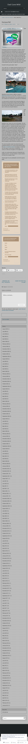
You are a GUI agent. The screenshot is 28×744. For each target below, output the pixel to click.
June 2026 (5, 334)
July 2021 (5, 481)
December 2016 (6, 618)
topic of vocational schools (9, 146)
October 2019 (5, 533)
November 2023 (6, 411)
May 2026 (5, 336)
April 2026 (5, 339)
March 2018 (5, 580)
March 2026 (5, 341)
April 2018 (5, 578)
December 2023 (6, 408)
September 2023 (6, 416)
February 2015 (6, 673)
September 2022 (6, 446)
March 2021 (5, 491)
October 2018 (5, 563)
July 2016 (5, 630)
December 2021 (6, 468)
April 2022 (5, 458)
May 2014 (5, 695)
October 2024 (5, 383)
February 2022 (6, 463)
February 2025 (6, 373)
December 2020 (6, 498)
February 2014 (6, 703)
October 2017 (5, 593)
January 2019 (5, 555)
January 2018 (5, 585)
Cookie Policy (4, 738)
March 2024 (5, 401)
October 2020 (5, 503)
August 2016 (5, 628)
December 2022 (6, 438)
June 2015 (5, 663)
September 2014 (6, 685)
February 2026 (6, 344)
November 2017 (6, 590)
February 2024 (6, 403)
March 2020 (5, 521)
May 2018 (5, 575)
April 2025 (5, 368)
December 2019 (6, 528)
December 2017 (6, 588)
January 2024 (5, 406)
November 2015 (6, 650)
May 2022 (5, 456)
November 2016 (6, 620)
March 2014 (5, 700)
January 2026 (5, 346)
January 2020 (5, 526)
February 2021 (6, 493)
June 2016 (5, 633)
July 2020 (5, 511)
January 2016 (5, 645)
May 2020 (5, 516)
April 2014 (5, 698)
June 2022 (5, 453)
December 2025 (6, 349)
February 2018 (6, 583)
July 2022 (5, 451)
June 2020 (5, 513)
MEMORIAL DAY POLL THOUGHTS (6, 281)
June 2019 (5, 543)
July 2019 (5, 541)
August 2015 (5, 658)
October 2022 (5, 443)
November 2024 (6, 381)
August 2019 (5, 538)
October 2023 (5, 413)
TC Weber (5, 24)
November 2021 (6, 471)
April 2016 (5, 638)
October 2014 (5, 683)
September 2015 (6, 655)
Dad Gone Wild (14, 5)
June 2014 (5, 693)
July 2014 (5, 690)
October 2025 (5, 354)
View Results (5, 228)
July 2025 (5, 361)
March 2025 (5, 371)
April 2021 (5, 488)
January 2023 (5, 436)
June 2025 (5, 364)
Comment (21, 304)
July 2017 (5, 600)
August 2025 (5, 358)
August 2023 (5, 418)
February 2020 (6, 523)
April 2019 (5, 548)
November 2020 (6, 501)
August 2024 (5, 388)
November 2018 (6, 560)
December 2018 (6, 558)
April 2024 (5, 398)
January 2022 (5, 466)
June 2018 (5, 573)
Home (3, 17)
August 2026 (5, 329)
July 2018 (5, 570)
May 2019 (5, 545)
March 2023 (5, 431)
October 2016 (5, 623)
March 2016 (5, 640)
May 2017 (5, 605)
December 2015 (6, 648)
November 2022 (6, 441)
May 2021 (5, 486)
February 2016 (6, 643)
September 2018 (6, 565)
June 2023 (5, 423)
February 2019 (6, 553)
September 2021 (6, 476)
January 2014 (5, 705)
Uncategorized (9, 17)
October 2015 (5, 653)
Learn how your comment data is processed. (13, 309)
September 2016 (6, 625)
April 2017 (5, 608)
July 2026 (5, 331)
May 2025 (5, 366)
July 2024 (5, 391)
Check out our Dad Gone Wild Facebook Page (13, 14)
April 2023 (5, 428)
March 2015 (5, 670)
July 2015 (5, 660)
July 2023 (5, 421)
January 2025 (5, 376)
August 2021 (5, 478)
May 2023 (5, 426)
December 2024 (6, 378)
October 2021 (5, 473)
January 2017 (5, 615)
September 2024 (6, 386)
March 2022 (5, 461)
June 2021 (5, 483)
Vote (16, 230)
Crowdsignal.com (6, 230)
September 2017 (6, 595)
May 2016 (5, 635)
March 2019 (5, 550)
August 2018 (5, 568)
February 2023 (6, 433)
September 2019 (6, 535)
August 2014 (5, 688)
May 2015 (5, 665)
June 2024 (5, 393)
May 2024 (5, 396)
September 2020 (6, 506)
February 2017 (6, 613)
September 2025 (6, 356)
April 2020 (5, 518)
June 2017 (5, 603)
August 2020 (5, 508)
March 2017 (5, 610)
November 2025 (6, 351)
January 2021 (5, 496)
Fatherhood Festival (6, 95)
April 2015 (5, 668)
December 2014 (6, 678)
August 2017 (5, 598)
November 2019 (6, 531)
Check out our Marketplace (12, 11)
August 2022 (5, 448)
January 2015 (5, 675)
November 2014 (6, 680)
